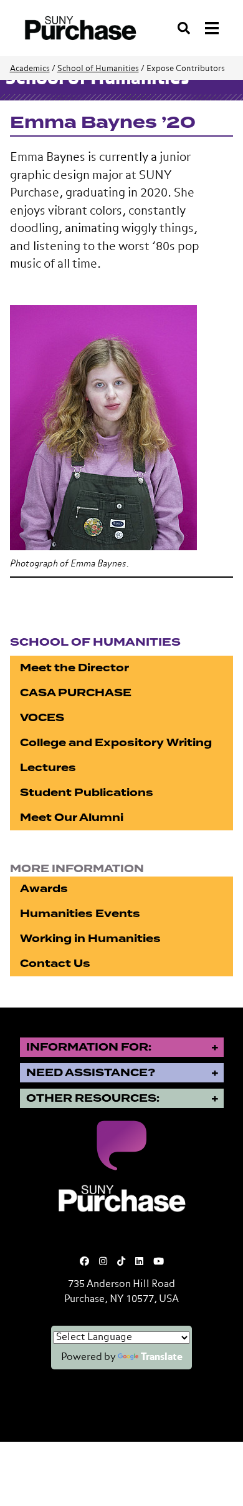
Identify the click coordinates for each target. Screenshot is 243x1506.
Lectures (48, 767)
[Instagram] (103, 1261)
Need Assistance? (90, 1073)
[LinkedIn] (139, 1261)
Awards (44, 888)
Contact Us (55, 963)
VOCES (42, 718)
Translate (162, 1358)
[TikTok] (121, 1261)
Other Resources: (93, 1098)
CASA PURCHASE (75, 693)
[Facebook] (84, 1261)
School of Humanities (98, 69)
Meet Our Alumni (71, 817)
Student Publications (86, 792)
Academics (30, 69)
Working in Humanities (90, 938)
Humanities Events (80, 913)
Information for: (88, 1047)
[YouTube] (158, 1261)
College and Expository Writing (116, 743)
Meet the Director (74, 668)
